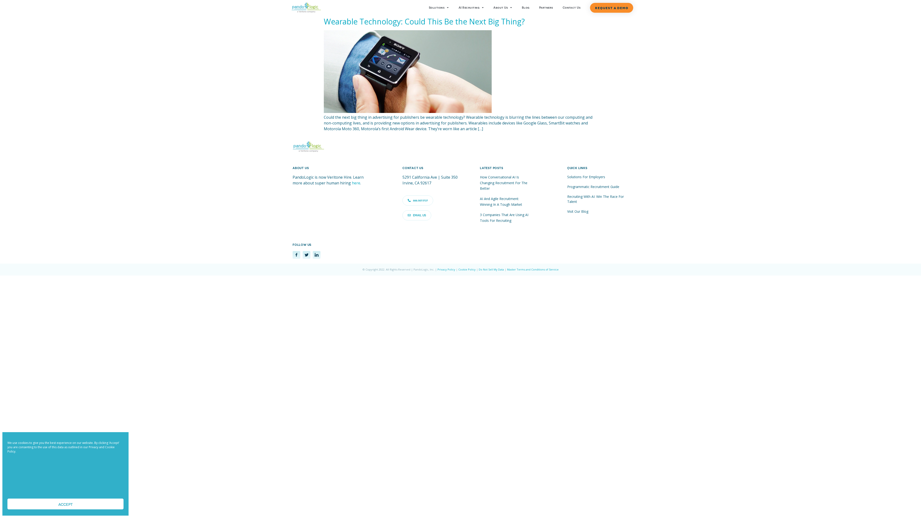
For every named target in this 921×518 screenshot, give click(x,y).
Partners (546, 7)
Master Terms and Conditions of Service (533, 269)
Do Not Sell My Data (491, 269)
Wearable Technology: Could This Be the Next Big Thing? (424, 21)
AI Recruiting (469, 7)
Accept (65, 504)
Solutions (436, 7)
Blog (526, 7)
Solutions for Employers (586, 177)
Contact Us (572, 7)
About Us (500, 7)
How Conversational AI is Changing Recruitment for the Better (503, 183)
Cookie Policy (467, 269)
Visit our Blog (577, 211)
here (356, 183)
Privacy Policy (446, 269)
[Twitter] (306, 255)
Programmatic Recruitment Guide (593, 186)
